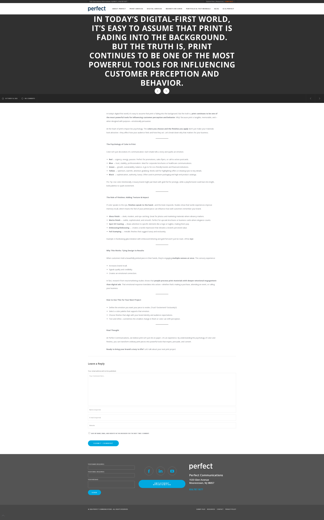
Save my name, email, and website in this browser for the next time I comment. (120, 433)
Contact (229, 1)
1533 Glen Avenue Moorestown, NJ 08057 (103, 1)
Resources (219, 1)
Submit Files (210, 1)
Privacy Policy (230, 509)
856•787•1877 (123, 1)
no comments (30, 98)
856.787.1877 (196, 489)
